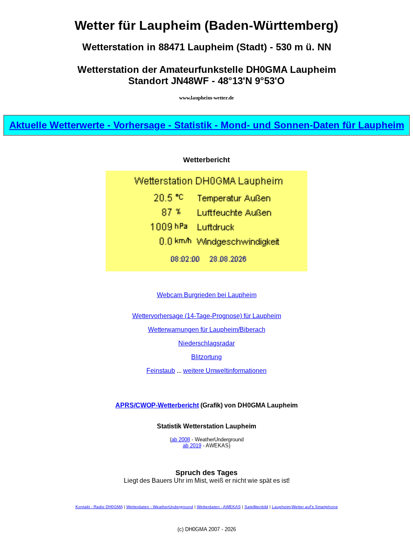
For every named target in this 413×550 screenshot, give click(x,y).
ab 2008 (180, 439)
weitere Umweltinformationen (225, 370)
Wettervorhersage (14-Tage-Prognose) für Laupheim (206, 315)
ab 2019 (192, 445)
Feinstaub (160, 370)
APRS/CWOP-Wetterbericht (157, 405)
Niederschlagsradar (206, 343)
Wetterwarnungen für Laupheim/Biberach (206, 329)
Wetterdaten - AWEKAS (219, 507)
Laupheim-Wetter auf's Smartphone (305, 507)
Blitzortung (206, 357)
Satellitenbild (256, 507)
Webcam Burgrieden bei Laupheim (207, 295)
